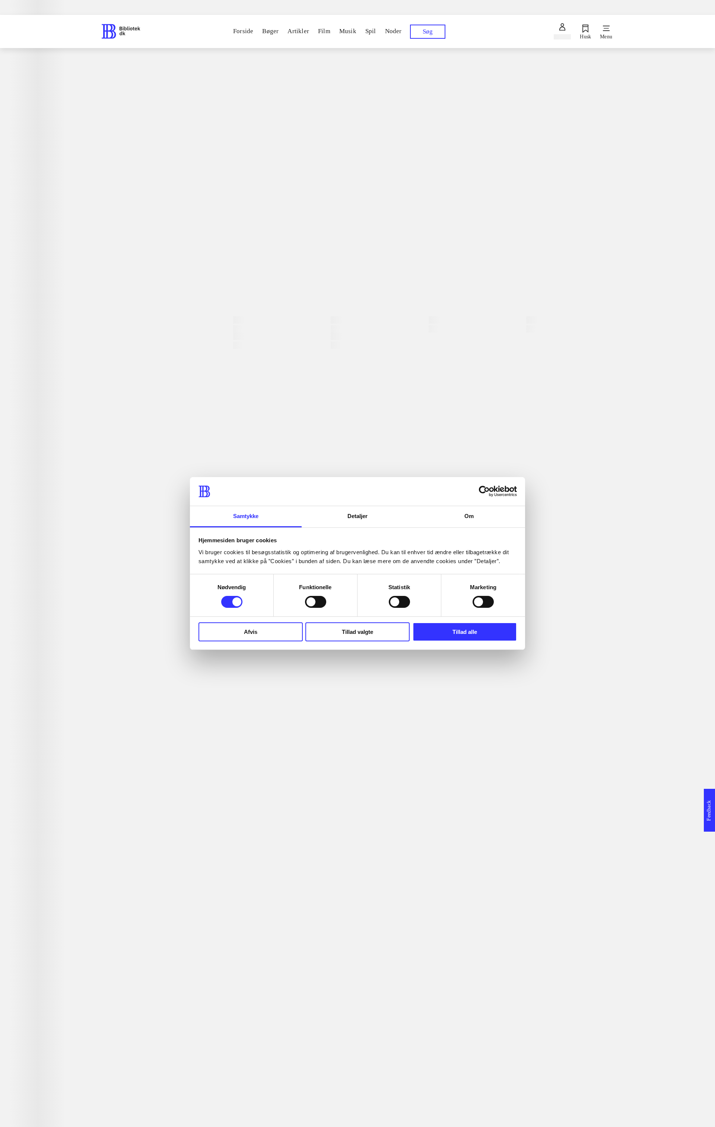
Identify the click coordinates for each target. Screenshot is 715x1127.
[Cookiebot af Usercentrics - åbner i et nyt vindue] (484, 491)
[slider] (422, 117)
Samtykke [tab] (246, 516)
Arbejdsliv (122, 589)
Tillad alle (464, 632)
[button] (422, 926)
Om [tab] (469, 516)
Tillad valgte (357, 632)
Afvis (250, 632)
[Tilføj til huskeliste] (243, 274)
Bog (243, 236)
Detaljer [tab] (357, 516)
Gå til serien (119, 598)
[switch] (315, 602)
